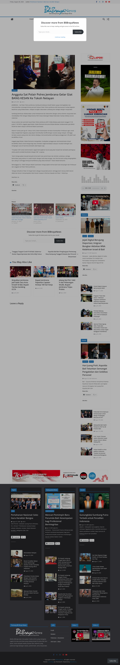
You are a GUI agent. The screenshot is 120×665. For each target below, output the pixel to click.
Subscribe (78, 32)
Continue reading (60, 37)
